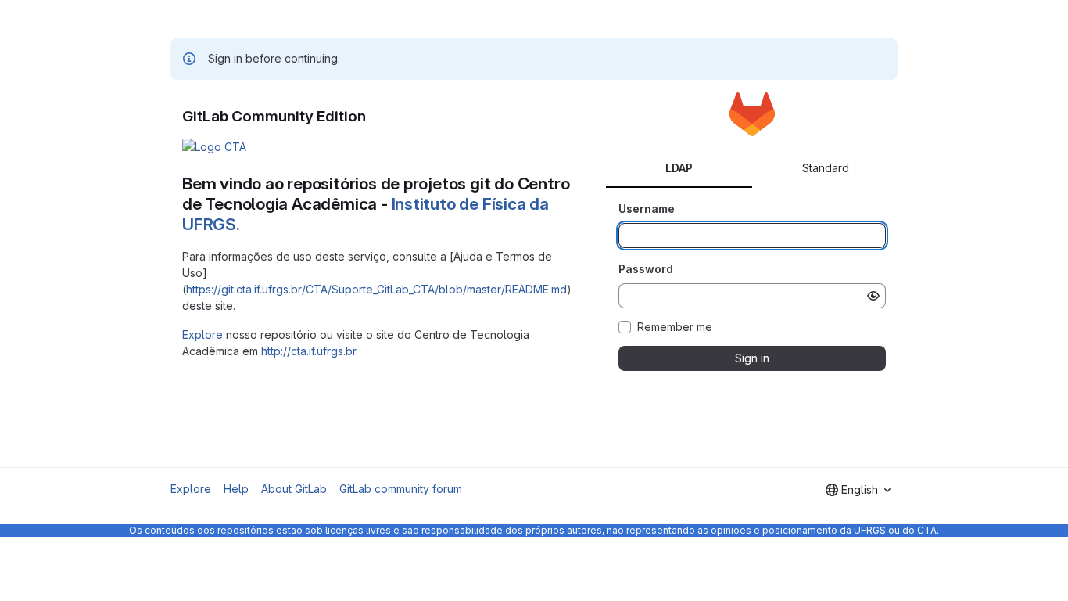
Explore (202, 334)
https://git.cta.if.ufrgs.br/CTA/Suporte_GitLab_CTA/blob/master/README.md (376, 289)
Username (646, 208)
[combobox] (858, 489)
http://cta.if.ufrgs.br (308, 351)
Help (236, 488)
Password (645, 268)
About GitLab (294, 488)
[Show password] (873, 295)
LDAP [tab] (679, 168)
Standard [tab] (825, 168)
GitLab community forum (400, 488)
